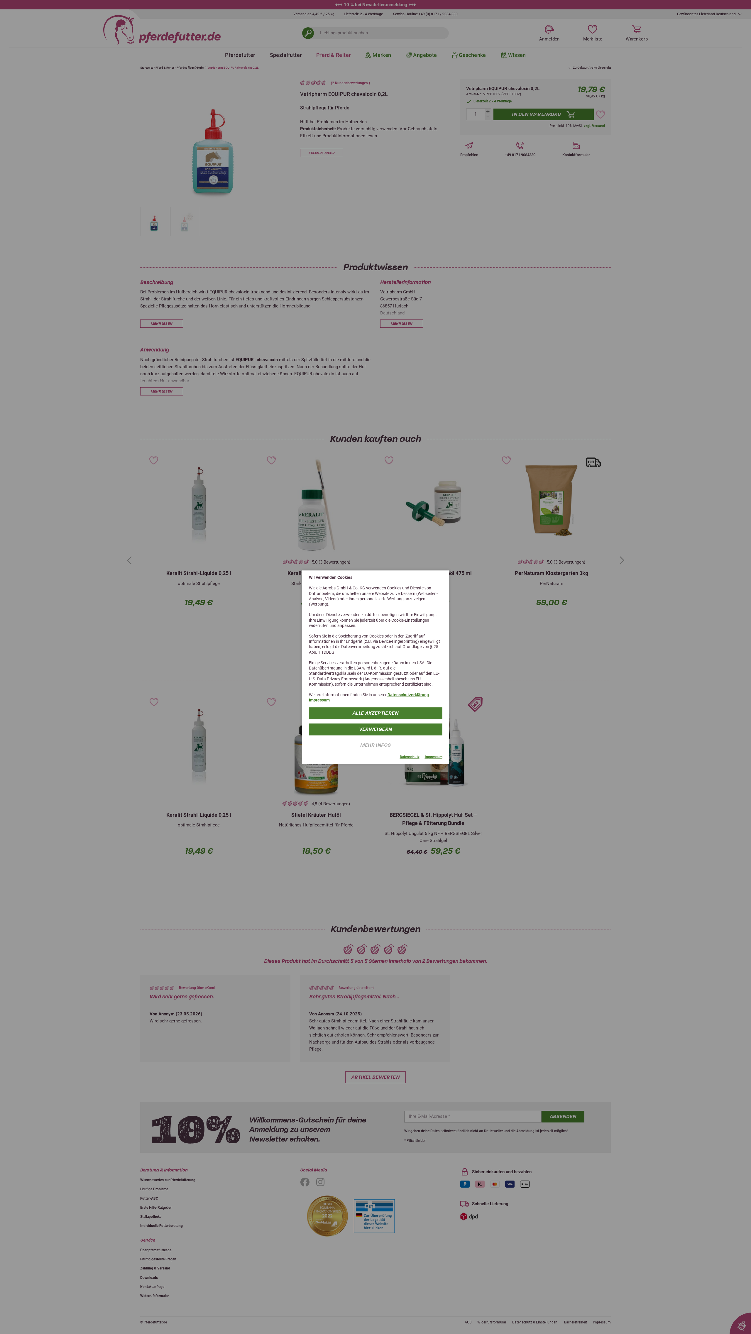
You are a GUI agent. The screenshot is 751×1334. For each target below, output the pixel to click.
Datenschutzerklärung (408, 694)
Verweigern (375, 729)
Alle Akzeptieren (375, 713)
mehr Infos (375, 745)
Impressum (319, 700)
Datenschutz (410, 757)
